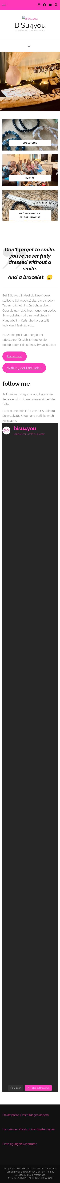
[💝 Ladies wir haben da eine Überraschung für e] (30, 874)
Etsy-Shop (14, 356)
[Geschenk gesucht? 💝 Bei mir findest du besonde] (30, 583)
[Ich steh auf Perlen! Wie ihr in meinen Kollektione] (30, 777)
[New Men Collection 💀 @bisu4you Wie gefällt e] (30, 1067)
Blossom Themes (45, 1171)
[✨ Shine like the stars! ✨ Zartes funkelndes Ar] (30, 680)
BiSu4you (30, 25)
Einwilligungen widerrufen (19, 1144)
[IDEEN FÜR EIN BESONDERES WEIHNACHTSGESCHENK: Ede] (30, 519)
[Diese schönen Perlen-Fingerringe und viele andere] (30, 1035)
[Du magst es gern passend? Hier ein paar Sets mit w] (30, 648)
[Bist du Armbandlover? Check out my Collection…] (30, 809)
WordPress (39, 1175)
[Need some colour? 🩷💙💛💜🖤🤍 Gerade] (30, 712)
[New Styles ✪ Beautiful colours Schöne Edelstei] (30, 841)
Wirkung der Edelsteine (24, 368)
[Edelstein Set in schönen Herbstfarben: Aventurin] (30, 745)
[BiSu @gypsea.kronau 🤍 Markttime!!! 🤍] (30, 1003)
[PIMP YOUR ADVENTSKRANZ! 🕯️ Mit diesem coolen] (30, 551)
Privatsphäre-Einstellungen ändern (25, 1115)
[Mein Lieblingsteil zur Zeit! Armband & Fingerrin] (30, 970)
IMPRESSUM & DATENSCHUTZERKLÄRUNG (30, 1178)
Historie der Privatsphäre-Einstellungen (28, 1129)
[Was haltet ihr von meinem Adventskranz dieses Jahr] (30, 455)
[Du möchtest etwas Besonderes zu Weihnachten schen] (30, 487)
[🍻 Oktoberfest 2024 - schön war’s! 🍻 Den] (30, 938)
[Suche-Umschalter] (56, 4)
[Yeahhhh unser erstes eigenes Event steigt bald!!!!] (30, 616)
